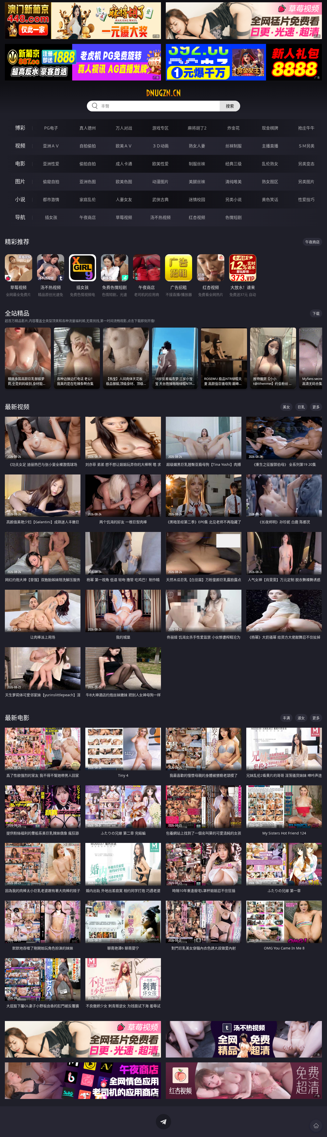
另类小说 (233, 199)
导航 (20, 217)
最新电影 (17, 717)
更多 (316, 406)
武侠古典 (160, 199)
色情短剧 (233, 217)
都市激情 (51, 199)
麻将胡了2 (197, 128)
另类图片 (306, 181)
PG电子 (51, 128)
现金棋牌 (270, 128)
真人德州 (87, 128)
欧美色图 (124, 181)
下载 (316, 313)
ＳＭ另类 (306, 146)
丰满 (286, 717)
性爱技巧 (306, 199)
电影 (20, 163)
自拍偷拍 (87, 146)
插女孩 (51, 217)
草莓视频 (124, 217)
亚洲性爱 (51, 164)
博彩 (20, 127)
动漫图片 (160, 181)
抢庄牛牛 (306, 128)
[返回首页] (316, 1126)
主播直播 (270, 146)
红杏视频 (197, 217)
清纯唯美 (233, 181)
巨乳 (301, 406)
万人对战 (124, 128)
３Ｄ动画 (160, 146)
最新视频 (17, 406)
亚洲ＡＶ (51, 146)
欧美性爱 (160, 164)
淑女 (301, 717)
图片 (20, 181)
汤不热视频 (160, 217)
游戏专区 (160, 128)
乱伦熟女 (270, 164)
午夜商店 (87, 217)
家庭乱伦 (87, 199)
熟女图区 (270, 181)
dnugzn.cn (163, 93)
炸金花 (233, 128)
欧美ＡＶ (124, 146)
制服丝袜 (197, 164)
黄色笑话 (270, 199)
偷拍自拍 (87, 164)
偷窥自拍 (51, 181)
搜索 (230, 106)
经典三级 (233, 164)
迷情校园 (197, 199)
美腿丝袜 (197, 181)
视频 (20, 145)
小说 (20, 199)
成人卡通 (124, 164)
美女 (286, 406)
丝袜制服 (233, 146)
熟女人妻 (197, 146)
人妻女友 (124, 199)
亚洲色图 (87, 181)
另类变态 (306, 164)
